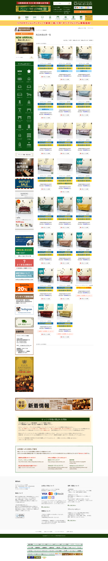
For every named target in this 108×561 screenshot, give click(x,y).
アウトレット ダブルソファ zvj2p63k (84, 285)
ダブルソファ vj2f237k (45, 140)
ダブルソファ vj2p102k (65, 175)
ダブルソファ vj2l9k (84, 63)
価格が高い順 (84, 40)
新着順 (90, 40)
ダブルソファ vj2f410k (45, 321)
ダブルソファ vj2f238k (84, 101)
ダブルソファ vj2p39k (64, 249)
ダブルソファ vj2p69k (84, 214)
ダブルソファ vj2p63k (64, 285)
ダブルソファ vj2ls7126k (65, 63)
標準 (70, 40)
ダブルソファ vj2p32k (45, 285)
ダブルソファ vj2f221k (84, 140)
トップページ (39, 30)
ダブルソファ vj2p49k (45, 63)
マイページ (90, 28)
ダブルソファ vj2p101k (84, 175)
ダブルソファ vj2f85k (65, 321)
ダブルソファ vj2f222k (64, 140)
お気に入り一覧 (82, 28)
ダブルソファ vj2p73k (64, 101)
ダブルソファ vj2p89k (64, 214)
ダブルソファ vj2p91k (45, 214)
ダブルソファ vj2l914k (45, 101)
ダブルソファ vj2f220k (45, 175)
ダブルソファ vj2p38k (84, 249)
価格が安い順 (76, 40)
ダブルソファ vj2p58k (45, 249)
